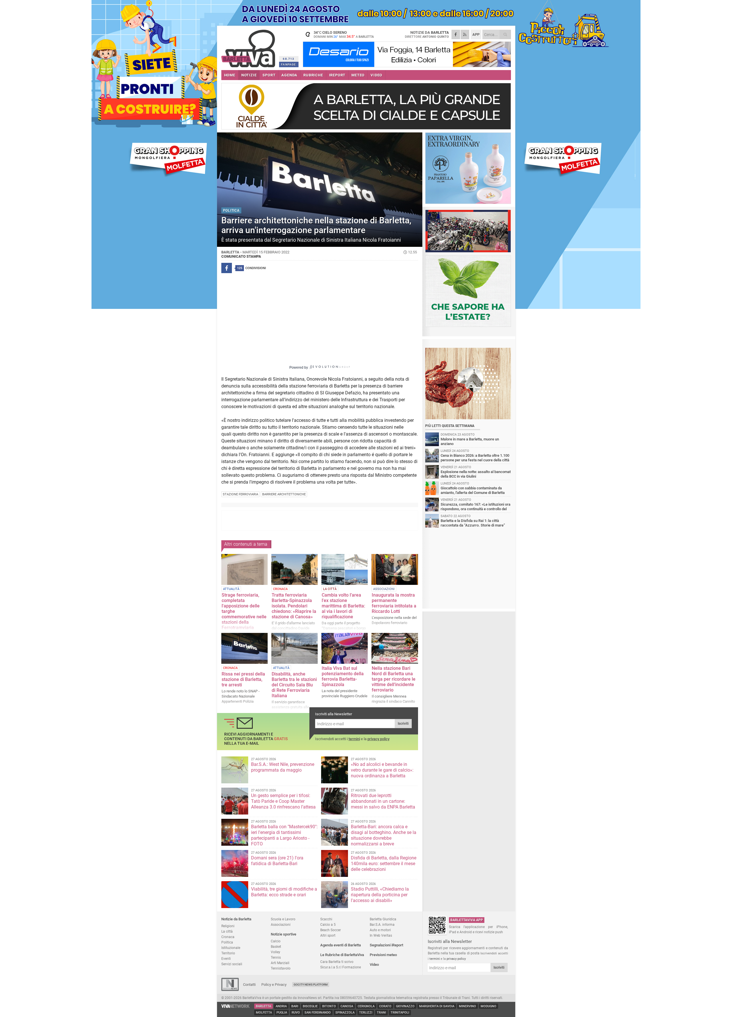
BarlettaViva (249, 46)
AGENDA (289, 75)
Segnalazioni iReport (386, 945)
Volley (275, 952)
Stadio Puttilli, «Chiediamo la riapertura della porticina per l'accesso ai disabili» (380, 894)
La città (227, 931)
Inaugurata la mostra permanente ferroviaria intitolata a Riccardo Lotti (394, 603)
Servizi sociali (231, 964)
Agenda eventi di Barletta (340, 945)
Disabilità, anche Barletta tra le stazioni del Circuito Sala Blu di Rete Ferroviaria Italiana (294, 684)
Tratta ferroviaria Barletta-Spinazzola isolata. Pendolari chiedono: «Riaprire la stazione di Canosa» (294, 605)
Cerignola (366, 1006)
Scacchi (326, 919)
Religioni (227, 926)
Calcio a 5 (328, 924)
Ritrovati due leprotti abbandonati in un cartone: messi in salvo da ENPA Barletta (383, 801)
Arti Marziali (280, 963)
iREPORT (337, 75)
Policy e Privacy (274, 984)
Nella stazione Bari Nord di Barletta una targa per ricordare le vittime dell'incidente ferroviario (393, 679)
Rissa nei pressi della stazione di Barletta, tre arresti (243, 679)
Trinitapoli (400, 1012)
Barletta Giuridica (383, 919)
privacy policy (378, 739)
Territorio (228, 953)
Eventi (226, 958)
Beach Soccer (330, 930)
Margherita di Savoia (436, 1006)
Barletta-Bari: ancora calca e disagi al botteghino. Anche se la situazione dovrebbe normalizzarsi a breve (383, 835)
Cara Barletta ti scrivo (336, 962)
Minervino (467, 1006)
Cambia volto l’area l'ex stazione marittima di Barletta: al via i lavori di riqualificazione (343, 605)
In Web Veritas (381, 935)
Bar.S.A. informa (382, 924)
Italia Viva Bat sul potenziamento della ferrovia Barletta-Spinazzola (343, 676)
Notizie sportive (283, 934)
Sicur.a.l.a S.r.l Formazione (340, 967)
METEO (358, 75)
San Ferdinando (318, 1012)
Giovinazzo (405, 1006)
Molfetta (264, 1012)
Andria (281, 1006)
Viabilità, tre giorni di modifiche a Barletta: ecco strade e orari (284, 891)
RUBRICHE (313, 75)
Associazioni (281, 924)
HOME (229, 75)
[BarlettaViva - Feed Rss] (465, 34)
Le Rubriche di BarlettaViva (342, 955)
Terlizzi (365, 1012)
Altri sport (327, 935)
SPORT (268, 75)
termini (354, 739)
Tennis (276, 957)
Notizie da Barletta (236, 919)
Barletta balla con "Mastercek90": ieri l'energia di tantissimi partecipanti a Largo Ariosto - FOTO (284, 835)
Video (374, 964)
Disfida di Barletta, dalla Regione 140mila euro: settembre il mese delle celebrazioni (383, 863)
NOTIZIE (249, 75)
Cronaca (227, 937)
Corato (385, 1006)
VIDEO (376, 75)
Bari (294, 1006)
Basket (276, 946)
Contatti (249, 984)
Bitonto (329, 1006)
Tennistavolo (281, 968)
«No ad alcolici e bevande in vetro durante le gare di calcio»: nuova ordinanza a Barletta (382, 770)
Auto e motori (380, 930)
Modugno (488, 1006)
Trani (381, 1012)
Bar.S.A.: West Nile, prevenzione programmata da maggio (282, 767)
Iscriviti (403, 724)
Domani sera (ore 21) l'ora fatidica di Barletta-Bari (277, 860)
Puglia (282, 1012)
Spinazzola (345, 1012)
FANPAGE (288, 64)
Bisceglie (310, 1006)
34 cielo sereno (344, 34)
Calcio (276, 941)
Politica (227, 942)
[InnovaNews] (230, 990)
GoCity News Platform (311, 984)
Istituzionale (230, 948)
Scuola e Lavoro (283, 919)
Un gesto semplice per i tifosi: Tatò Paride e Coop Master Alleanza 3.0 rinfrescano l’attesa (283, 801)
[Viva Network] (235, 1006)
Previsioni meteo (383, 955)
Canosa (347, 1006)
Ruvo (296, 1012)
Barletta (263, 1006)
